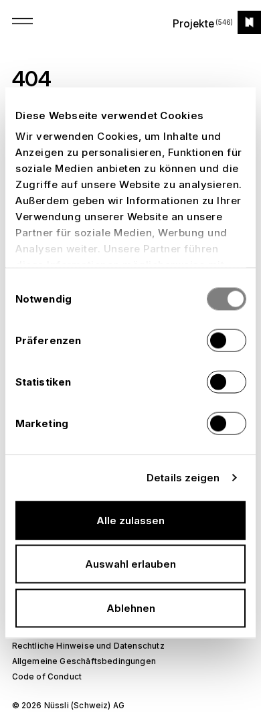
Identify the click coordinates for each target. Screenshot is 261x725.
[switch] (226, 340)
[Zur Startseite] (249, 22)
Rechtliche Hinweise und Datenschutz (88, 646)
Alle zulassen (130, 519)
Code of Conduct (47, 676)
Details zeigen (183, 477)
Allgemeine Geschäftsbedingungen (84, 661)
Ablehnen (130, 607)
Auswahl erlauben (130, 564)
